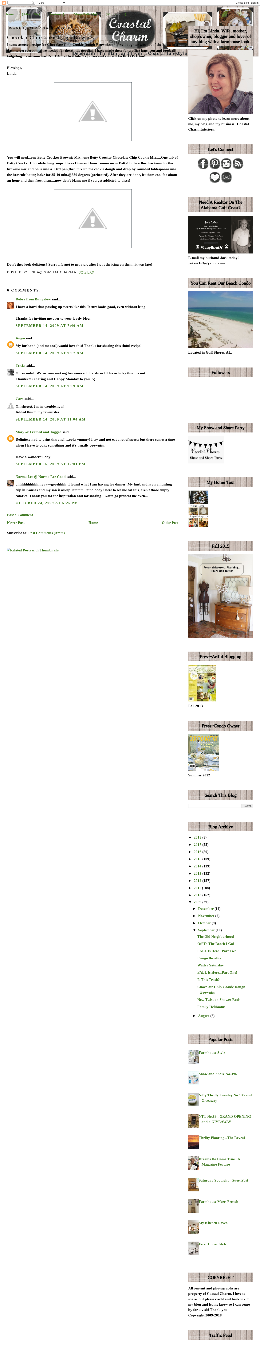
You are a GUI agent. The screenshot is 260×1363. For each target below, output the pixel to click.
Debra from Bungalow (33, 299)
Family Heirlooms (211, 1007)
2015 (198, 859)
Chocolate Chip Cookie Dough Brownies (50, 37)
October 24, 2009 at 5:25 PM (47, 503)
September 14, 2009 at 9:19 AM (50, 386)
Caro (20, 399)
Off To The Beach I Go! (215, 944)
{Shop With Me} (84, 14)
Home (9, 14)
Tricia (20, 365)
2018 (198, 837)
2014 (198, 866)
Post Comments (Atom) (46, 533)
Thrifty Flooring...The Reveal (222, 1138)
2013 (198, 873)
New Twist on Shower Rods (218, 1000)
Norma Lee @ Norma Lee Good (41, 477)
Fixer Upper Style (212, 1244)
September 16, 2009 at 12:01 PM (50, 464)
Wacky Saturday (210, 965)
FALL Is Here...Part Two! (217, 951)
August (204, 1016)
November (206, 916)
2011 (198, 888)
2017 (198, 845)
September (207, 930)
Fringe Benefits (209, 958)
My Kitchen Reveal (214, 1223)
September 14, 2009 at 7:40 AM (50, 326)
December (206, 909)
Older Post (170, 523)
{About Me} (31, 14)
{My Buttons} (115, 14)
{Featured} (56, 14)
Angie (20, 338)
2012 (198, 881)
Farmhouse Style (212, 1053)
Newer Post (16, 523)
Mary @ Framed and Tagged (38, 432)
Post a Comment (20, 515)
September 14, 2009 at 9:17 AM (50, 353)
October (205, 923)
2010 (198, 895)
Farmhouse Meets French (218, 1202)
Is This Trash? (208, 980)
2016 (198, 852)
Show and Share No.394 (218, 1074)
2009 (198, 902)
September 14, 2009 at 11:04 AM (51, 419)
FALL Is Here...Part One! (217, 972)
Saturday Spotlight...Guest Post (223, 1180)
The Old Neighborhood (215, 936)
